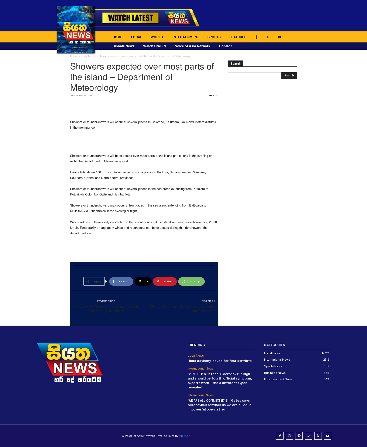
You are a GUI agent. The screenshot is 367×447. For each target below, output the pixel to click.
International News (201, 368)
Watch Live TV (154, 46)
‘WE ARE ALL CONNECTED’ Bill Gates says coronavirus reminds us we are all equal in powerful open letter (220, 405)
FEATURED (238, 37)
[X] (318, 436)
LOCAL (136, 37)
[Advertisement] (144, 108)
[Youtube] (327, 436)
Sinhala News (123, 46)
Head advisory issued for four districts (220, 361)
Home (73, 56)
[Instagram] (289, 436)
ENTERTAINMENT (185, 37)
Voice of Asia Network (192, 46)
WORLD (157, 37)
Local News (88, 56)
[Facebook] (280, 436)
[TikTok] (308, 436)
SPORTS (214, 37)
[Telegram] (299, 436)
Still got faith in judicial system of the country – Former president (182, 309)
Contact (225, 46)
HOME (117, 37)
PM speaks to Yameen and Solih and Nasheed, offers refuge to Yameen (106, 309)
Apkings (184, 436)
